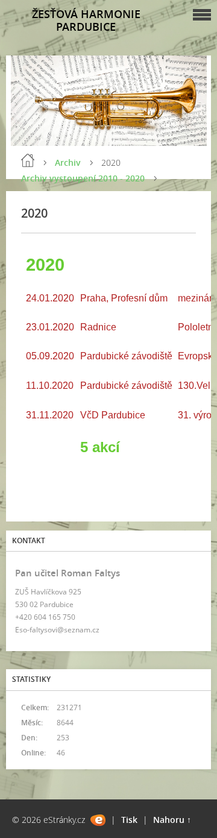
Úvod (27, 160)
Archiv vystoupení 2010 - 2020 (83, 178)
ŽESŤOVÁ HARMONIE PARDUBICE (86, 20)
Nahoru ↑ (172, 819)
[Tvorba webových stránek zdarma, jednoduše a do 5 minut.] (97, 820)
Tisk (129, 819)
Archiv (68, 162)
